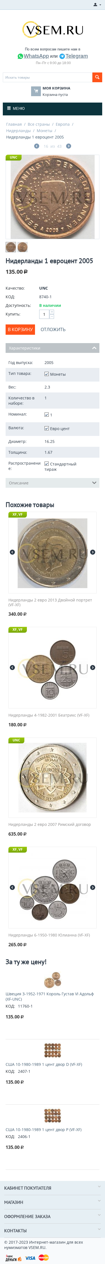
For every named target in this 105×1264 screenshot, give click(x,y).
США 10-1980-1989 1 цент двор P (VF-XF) (43, 1129)
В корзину (20, 329)
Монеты (44, 130)
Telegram (77, 56)
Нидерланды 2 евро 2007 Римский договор (49, 824)
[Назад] (36, 147)
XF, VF (18, 514)
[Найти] (97, 77)
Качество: (15, 288)
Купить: (13, 314)
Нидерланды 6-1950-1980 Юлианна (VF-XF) (49, 935)
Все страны (39, 124)
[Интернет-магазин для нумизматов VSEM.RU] (52, 28)
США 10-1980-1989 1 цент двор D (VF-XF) (44, 1064)
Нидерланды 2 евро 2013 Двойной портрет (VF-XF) (50, 602)
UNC (13, 157)
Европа (63, 124)
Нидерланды (18, 130)
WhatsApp (36, 56)
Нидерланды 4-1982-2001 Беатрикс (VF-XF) (48, 715)
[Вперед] (68, 147)
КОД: (10, 296)
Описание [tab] (19, 483)
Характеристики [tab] (24, 348)
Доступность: (18, 305)
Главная (14, 124)
